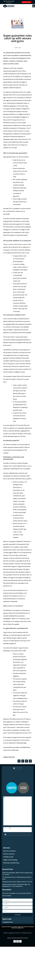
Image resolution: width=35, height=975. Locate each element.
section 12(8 (14, 478)
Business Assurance (9, 854)
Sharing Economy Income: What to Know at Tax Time (17, 881)
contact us (6, 750)
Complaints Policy (7, 922)
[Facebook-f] (14, 941)
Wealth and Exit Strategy (10, 860)
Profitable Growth (8, 857)
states (26, 376)
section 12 (25, 244)
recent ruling (9, 425)
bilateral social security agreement (12, 224)
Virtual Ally (25, 938)
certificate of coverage (18, 229)
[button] (33, 6)
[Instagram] (17, 941)
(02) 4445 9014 (8, 2)
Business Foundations (9, 851)
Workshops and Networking (11, 863)
